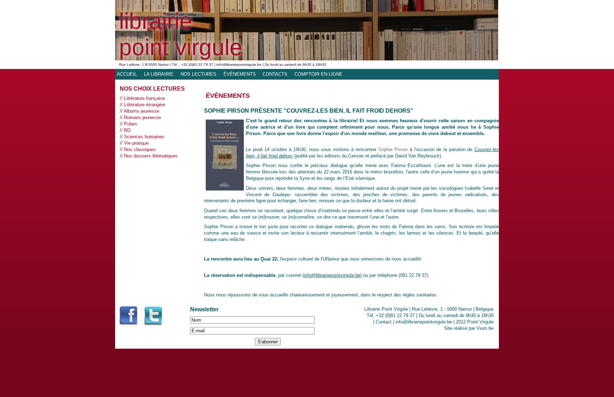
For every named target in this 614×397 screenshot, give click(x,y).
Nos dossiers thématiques (151, 156)
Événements (239, 74)
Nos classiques (140, 149)
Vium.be (485, 328)
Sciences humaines (144, 136)
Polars (130, 124)
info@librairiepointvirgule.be (332, 275)
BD (127, 130)
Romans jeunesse (142, 117)
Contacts (275, 74)
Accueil (127, 74)
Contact (384, 321)
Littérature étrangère (144, 104)
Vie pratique (136, 143)
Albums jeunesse (141, 111)
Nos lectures (198, 74)
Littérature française (144, 98)
